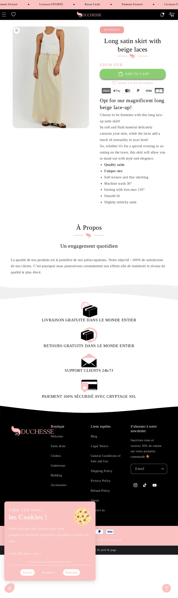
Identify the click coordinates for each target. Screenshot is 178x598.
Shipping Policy (101, 471)
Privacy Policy (100, 480)
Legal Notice (99, 446)
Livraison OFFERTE (48, 4)
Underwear (58, 465)
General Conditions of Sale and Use (106, 458)
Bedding (56, 475)
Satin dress (58, 446)
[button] (13, 14)
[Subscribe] (162, 469)
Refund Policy (100, 490)
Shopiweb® (114, 540)
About (95, 500)
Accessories (58, 485)
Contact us (98, 510)
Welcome (57, 436)
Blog (94, 436)
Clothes (56, 455)
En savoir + (49, 572)
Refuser (27, 572)
